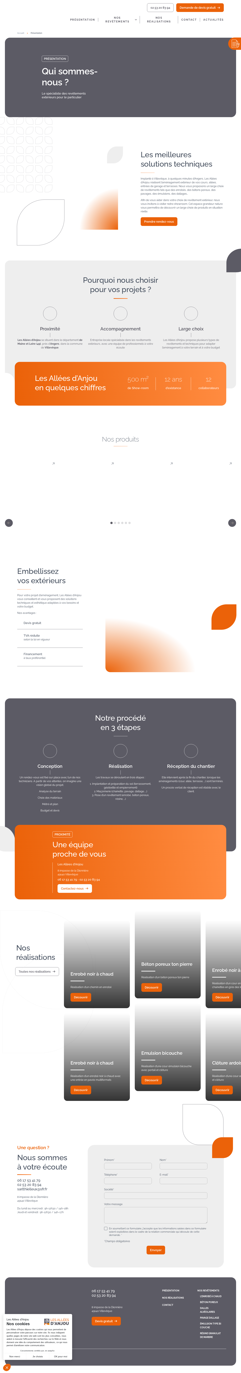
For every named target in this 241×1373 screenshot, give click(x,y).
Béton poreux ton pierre (166, 964)
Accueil (20, 33)
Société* (109, 1189)
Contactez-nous (72, 888)
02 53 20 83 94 (160, 7)
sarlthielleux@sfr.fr (32, 1189)
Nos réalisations (159, 19)
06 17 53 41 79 (67, 879)
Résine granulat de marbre (210, 1335)
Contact (189, 19)
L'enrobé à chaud (32, 507)
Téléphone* (111, 1174)
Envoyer (156, 1250)
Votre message (113, 1204)
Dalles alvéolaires (150, 504)
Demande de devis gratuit (198, 7)
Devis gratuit (104, 1321)
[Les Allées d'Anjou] (41, 13)
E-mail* (164, 1174)
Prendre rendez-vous (159, 221)
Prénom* (109, 1160)
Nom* (163, 1160)
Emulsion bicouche (161, 1053)
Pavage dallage (209, 507)
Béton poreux (91, 507)
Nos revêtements (117, 19)
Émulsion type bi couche (210, 1325)
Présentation (82, 19)
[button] (9, 523)
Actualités (213, 19)
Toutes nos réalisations (35, 971)
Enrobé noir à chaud (91, 974)
